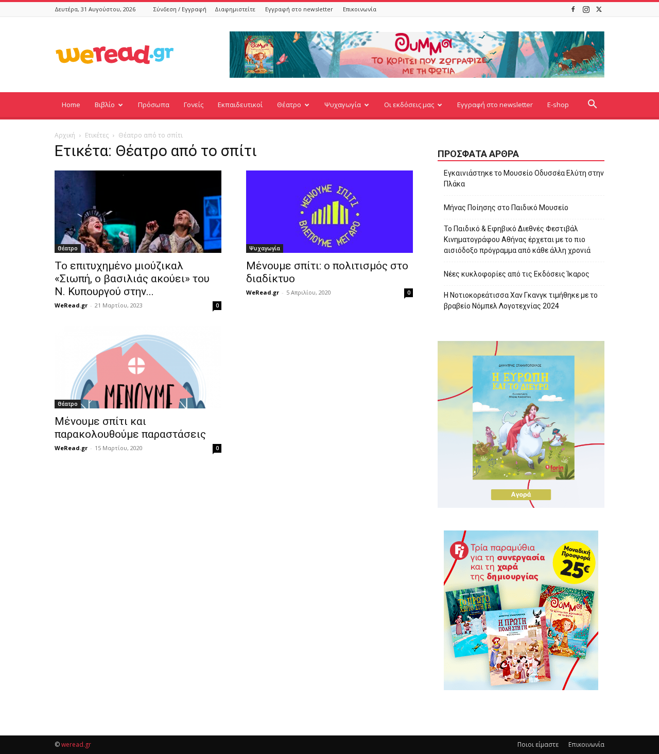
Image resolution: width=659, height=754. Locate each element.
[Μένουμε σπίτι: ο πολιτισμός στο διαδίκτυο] (329, 211)
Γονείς (193, 104)
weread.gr (76, 744)
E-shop (558, 104)
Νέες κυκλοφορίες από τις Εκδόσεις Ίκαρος (516, 274)
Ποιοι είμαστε (538, 744)
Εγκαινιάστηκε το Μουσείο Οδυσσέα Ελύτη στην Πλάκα (524, 178)
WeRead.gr (71, 305)
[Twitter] (598, 9)
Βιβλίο (105, 104)
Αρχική (65, 135)
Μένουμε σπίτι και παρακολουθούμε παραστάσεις (130, 427)
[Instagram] (586, 9)
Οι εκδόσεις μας (409, 104)
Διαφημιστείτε (235, 9)
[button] (592, 105)
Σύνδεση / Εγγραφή (179, 9)
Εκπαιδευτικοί (240, 104)
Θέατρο (289, 104)
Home (71, 104)
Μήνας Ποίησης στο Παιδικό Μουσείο (506, 207)
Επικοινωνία (359, 9)
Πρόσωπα (153, 104)
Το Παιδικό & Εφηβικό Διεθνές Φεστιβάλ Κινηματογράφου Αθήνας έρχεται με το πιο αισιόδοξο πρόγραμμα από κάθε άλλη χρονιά (517, 239)
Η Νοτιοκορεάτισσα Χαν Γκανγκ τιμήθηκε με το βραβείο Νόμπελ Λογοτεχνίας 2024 (521, 300)
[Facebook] (573, 9)
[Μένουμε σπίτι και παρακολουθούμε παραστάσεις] (138, 367)
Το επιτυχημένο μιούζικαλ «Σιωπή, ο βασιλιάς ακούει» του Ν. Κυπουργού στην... (132, 279)
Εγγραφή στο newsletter (299, 9)
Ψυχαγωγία (342, 104)
